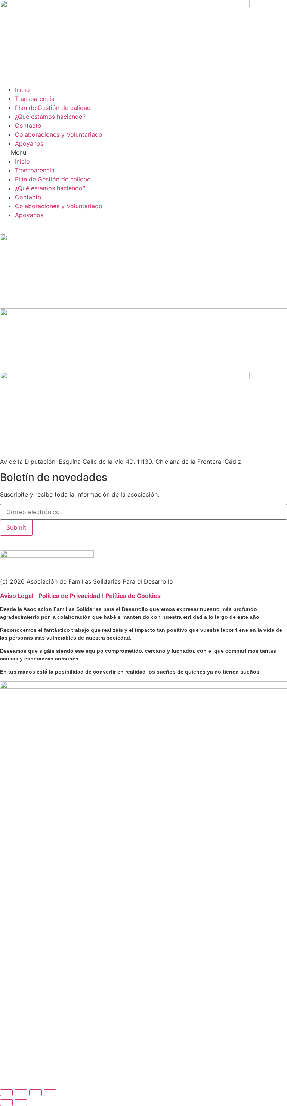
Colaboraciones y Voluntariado (58, 134)
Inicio (22, 90)
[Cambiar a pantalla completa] (21, 1092)
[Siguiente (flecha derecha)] (21, 1102)
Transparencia (35, 98)
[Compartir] (35, 1092)
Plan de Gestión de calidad (53, 107)
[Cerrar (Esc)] (50, 1092)
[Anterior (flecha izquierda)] (6, 1102)
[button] (143, 152)
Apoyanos (29, 143)
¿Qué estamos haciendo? (50, 116)
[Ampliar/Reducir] (6, 1092)
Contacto (28, 125)
